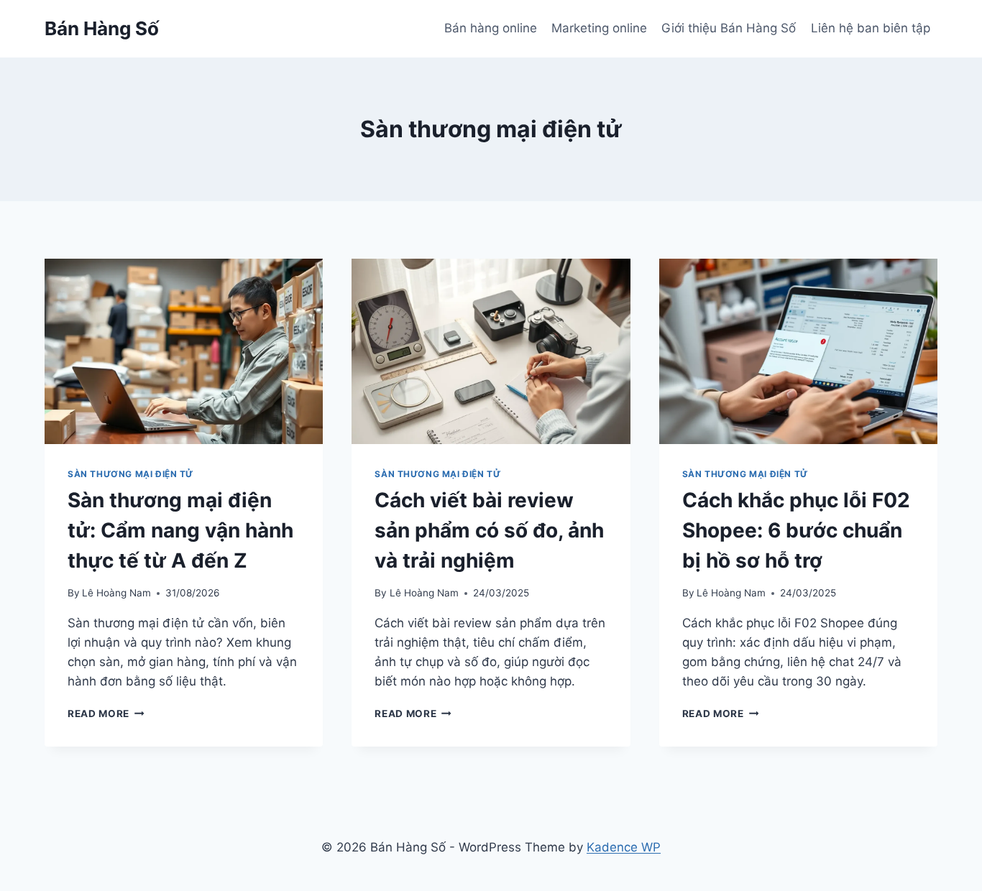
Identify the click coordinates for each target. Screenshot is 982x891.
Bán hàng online (490, 28)
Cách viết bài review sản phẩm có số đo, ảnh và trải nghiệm (489, 530)
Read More (106, 713)
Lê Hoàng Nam (116, 593)
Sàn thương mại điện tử (130, 473)
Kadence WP (624, 847)
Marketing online (599, 28)
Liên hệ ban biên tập (870, 28)
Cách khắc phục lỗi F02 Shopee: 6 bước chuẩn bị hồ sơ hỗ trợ (796, 530)
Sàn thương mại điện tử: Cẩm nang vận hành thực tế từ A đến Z (180, 530)
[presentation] (184, 351)
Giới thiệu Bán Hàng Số (728, 28)
